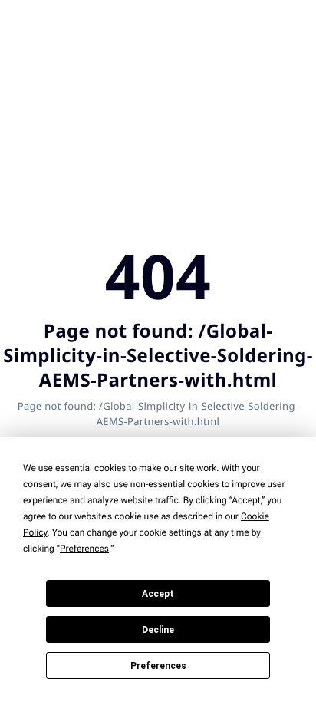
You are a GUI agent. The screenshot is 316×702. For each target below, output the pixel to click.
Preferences (158, 666)
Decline (158, 630)
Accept (158, 593)
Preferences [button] (84, 548)
